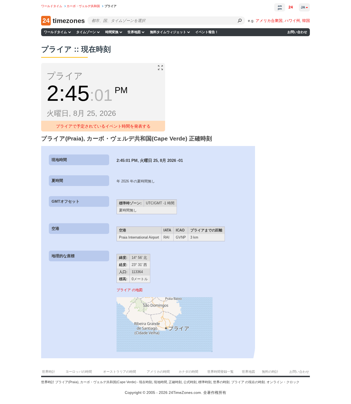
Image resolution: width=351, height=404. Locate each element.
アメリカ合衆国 (269, 20)
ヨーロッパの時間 (79, 372)
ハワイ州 (292, 20)
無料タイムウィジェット (168, 32)
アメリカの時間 (158, 372)
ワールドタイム (55, 32)
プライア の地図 (130, 290)
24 (290, 7)
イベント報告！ (206, 32)
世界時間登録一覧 (220, 372)
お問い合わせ (297, 32)
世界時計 (48, 372)
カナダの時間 (188, 372)
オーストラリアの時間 (119, 372)
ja (303, 7)
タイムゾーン (86, 32)
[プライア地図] (165, 351)
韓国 (306, 20)
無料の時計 (270, 372)
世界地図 (134, 32)
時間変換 (111, 32)
